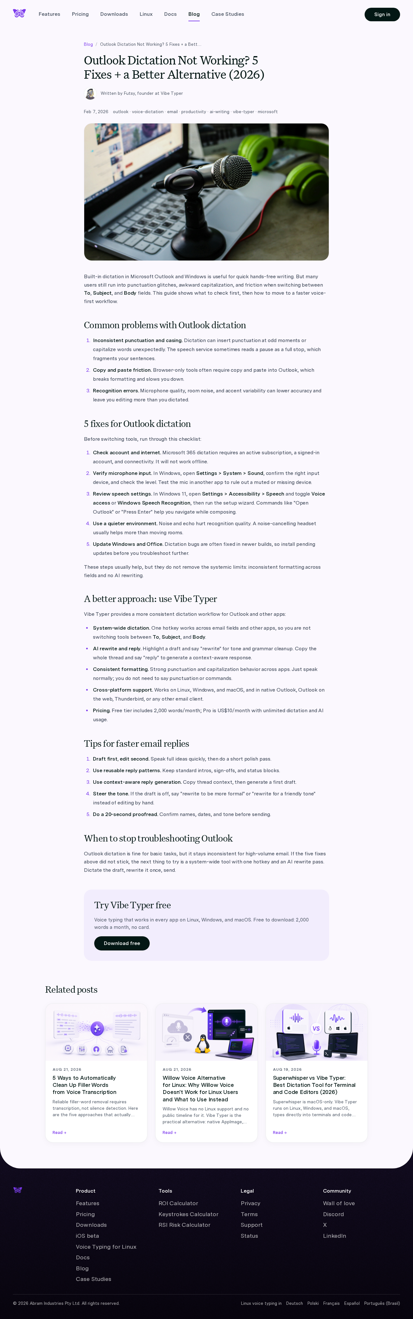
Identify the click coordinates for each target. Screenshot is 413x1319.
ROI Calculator (178, 1203)
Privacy (250, 1203)
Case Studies (227, 14)
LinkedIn (334, 1235)
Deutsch (294, 1303)
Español (352, 1303)
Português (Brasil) (382, 1303)
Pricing (80, 14)
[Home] (19, 1189)
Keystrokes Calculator (188, 1214)
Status (249, 1235)
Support (252, 1224)
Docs (170, 14)
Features (49, 14)
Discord (333, 1214)
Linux (146, 14)
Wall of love (339, 1203)
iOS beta (87, 1235)
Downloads (114, 14)
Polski (313, 1303)
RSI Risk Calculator (184, 1224)
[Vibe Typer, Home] (19, 13)
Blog (194, 14)
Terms (249, 1214)
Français (331, 1303)
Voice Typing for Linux (106, 1246)
